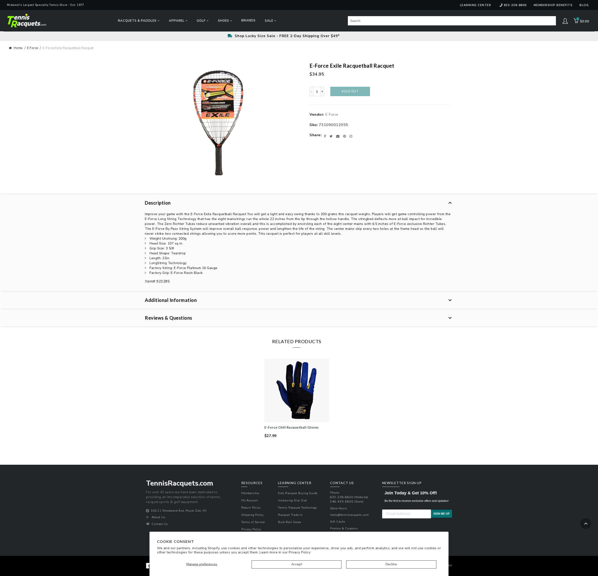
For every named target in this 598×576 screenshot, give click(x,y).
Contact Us (160, 524)
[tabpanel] (297, 398)
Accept (296, 564)
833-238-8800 (515, 5)
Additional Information (171, 300)
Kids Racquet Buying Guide (297, 493)
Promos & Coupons (344, 528)
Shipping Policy (252, 515)
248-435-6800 (341, 501)
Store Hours (338, 508)
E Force (32, 48)
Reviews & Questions (168, 318)
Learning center (475, 5)
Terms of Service (253, 522)
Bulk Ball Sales (289, 522)
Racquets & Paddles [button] (137, 21)
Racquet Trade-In (290, 515)
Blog (584, 5)
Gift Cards (337, 522)
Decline (391, 564)
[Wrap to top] (585, 523)
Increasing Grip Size (292, 500)
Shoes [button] (224, 21)
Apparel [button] (177, 21)
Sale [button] (269, 21)
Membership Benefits (553, 5)
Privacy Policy (299, 552)
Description (158, 203)
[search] (452, 20)
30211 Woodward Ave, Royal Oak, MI (178, 511)
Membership (250, 493)
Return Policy (250, 508)
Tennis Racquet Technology (297, 508)
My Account (249, 500)
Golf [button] (201, 21)
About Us (158, 517)
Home (18, 48)
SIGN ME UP (441, 513)
